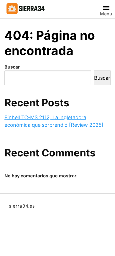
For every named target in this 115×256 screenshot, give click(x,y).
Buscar (12, 67)
